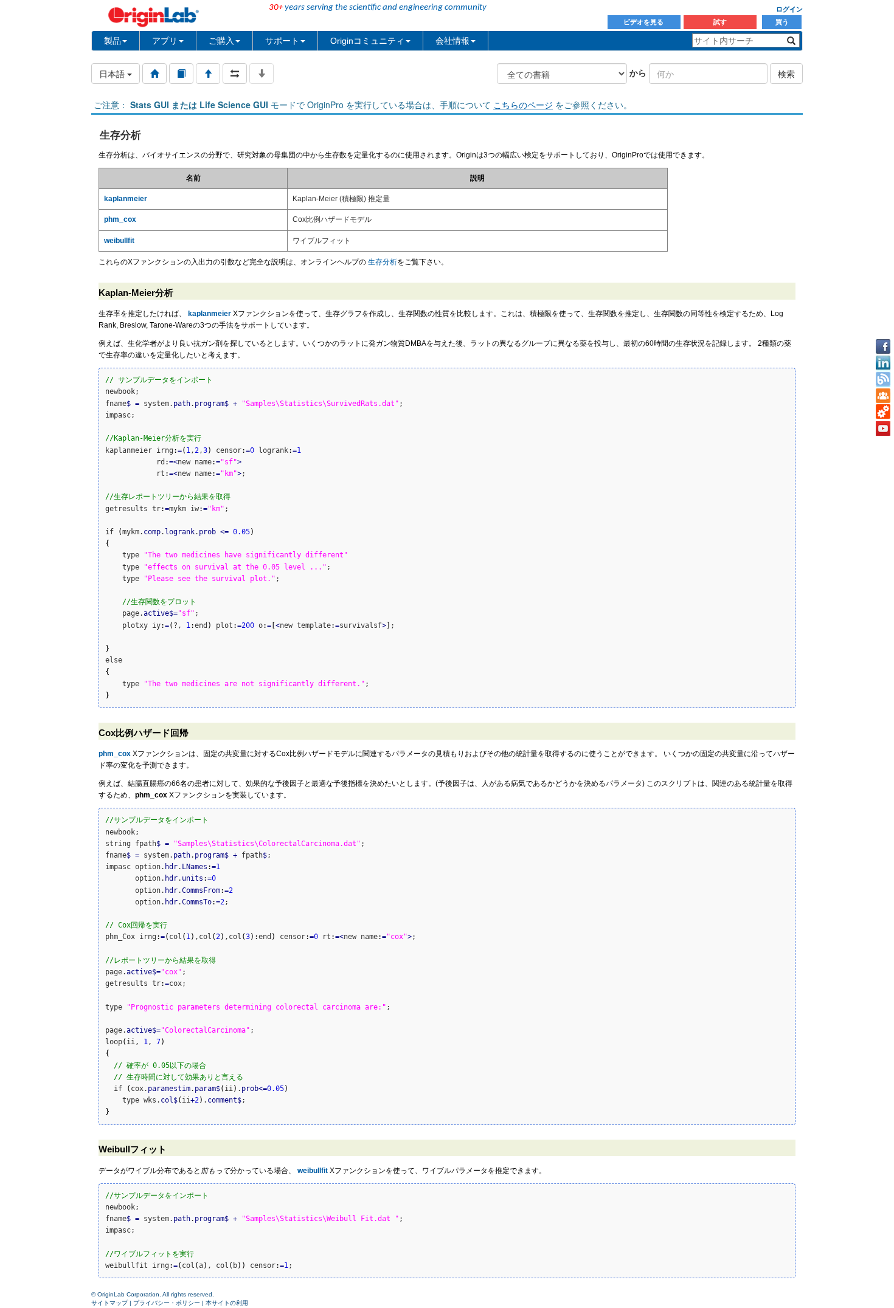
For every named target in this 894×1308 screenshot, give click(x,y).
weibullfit (312, 1170)
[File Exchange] (883, 412)
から (637, 72)
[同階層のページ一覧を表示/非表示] (235, 73)
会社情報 (452, 41)
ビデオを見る (644, 22)
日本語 (113, 73)
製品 (112, 41)
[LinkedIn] (883, 363)
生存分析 (382, 262)
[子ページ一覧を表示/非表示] (261, 73)
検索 (786, 73)
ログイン (789, 9)
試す (720, 22)
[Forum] (883, 396)
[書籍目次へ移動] (181, 73)
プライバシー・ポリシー (166, 1302)
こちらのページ (523, 104)
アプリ (165, 41)
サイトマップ (109, 1302)
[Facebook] (883, 346)
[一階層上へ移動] (208, 73)
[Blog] (883, 379)
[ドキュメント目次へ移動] (154, 73)
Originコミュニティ (367, 41)
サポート (282, 41)
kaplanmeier (209, 313)
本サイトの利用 (227, 1302)
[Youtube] (883, 428)
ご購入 (221, 41)
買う (782, 22)
